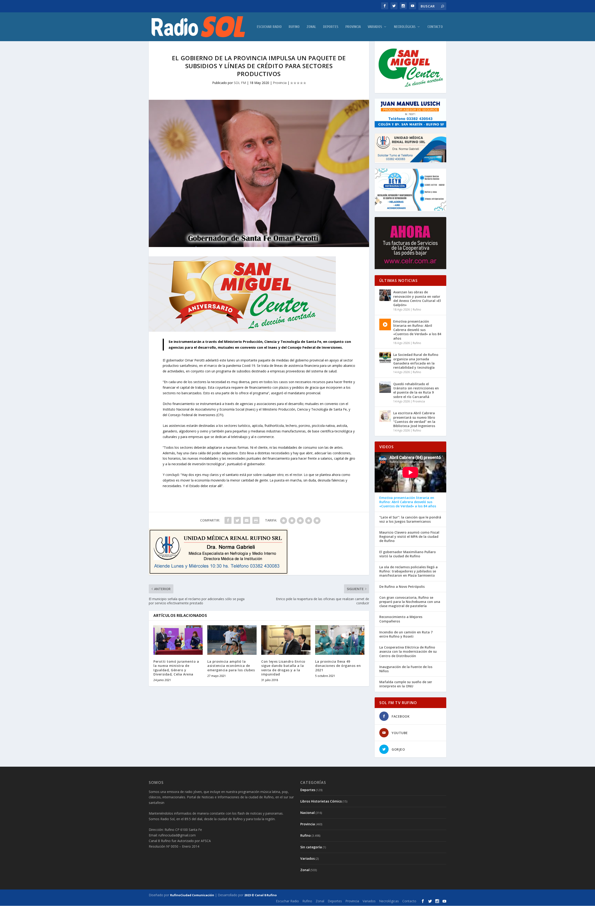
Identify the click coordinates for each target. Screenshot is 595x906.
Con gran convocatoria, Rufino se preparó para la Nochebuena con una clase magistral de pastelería (409, 601)
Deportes (330, 27)
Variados (375, 27)
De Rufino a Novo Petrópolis (402, 587)
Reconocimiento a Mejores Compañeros (400, 619)
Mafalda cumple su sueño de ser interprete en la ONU (405, 684)
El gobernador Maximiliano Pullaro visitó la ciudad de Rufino (407, 554)
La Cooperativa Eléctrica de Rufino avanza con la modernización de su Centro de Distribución (408, 651)
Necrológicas (405, 27)
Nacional (307, 812)
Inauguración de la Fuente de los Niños (405, 669)
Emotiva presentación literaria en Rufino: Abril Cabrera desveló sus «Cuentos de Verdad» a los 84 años (417, 330)
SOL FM (240, 82)
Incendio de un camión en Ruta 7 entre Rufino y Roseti (406, 634)
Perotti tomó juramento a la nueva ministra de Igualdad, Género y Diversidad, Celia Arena (176, 667)
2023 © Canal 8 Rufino (260, 895)
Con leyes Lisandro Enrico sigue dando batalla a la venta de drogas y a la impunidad (283, 667)
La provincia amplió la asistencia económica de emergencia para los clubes (231, 665)
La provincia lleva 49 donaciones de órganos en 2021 (338, 665)
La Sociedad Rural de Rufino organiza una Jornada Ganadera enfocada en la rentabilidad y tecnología (415, 361)
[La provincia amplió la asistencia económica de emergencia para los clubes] (232, 640)
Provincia (353, 27)
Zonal (311, 27)
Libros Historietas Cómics (321, 801)
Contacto (435, 27)
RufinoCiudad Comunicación (192, 895)
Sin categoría (311, 847)
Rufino (294, 27)
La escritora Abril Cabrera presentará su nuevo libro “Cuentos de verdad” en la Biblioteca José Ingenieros (414, 419)
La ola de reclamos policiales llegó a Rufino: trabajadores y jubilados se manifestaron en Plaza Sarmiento (408, 571)
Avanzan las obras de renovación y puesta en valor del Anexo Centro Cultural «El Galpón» (417, 298)
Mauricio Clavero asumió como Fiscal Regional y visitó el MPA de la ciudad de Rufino (409, 536)
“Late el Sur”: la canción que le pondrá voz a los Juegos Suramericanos (410, 519)
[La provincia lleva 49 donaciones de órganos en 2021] (339, 640)
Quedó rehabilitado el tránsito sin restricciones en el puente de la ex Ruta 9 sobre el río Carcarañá (416, 390)
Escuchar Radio (269, 27)
